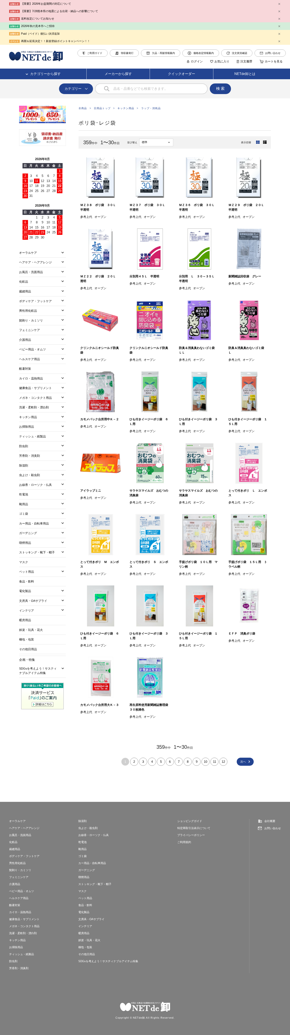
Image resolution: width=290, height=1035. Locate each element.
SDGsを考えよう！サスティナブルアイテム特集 (38, 671)
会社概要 (269, 821)
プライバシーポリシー (191, 835)
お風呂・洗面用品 (31, 272)
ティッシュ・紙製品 (32, 436)
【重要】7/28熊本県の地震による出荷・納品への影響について (59, 11)
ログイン (197, 61)
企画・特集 (27, 659)
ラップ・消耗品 (151, 108)
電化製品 (25, 591)
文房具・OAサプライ (33, 600)
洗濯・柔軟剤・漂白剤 (34, 407)
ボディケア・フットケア (35, 301)
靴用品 (23, 504)
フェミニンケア (29, 330)
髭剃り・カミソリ (31, 320)
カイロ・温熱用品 (31, 378)
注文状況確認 (239, 53)
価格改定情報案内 (203, 53)
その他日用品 (28, 649)
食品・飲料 (26, 581)
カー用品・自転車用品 (34, 523)
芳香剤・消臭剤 (29, 455)
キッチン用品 (125, 108)
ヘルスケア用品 (29, 359)
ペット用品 (26, 571)
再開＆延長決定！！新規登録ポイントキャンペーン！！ (55, 41)
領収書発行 (127, 53)
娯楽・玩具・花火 (31, 630)
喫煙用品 (25, 542)
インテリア (26, 610)
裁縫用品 (25, 291)
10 (205, 761)
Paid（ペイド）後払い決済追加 (40, 33)
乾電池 (23, 494)
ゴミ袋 (23, 513)
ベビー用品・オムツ (32, 349)
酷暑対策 (25, 368)
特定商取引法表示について (193, 828)
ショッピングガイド (189, 821)
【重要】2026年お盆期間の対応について (46, 3)
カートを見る (274, 61)
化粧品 (23, 281)
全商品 (83, 108)
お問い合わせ (272, 53)
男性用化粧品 (28, 310)
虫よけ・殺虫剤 (29, 475)
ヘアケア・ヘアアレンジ (35, 262)
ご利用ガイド (94, 53)
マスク (23, 562)
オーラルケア (28, 252)
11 (214, 761)
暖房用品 (25, 620)
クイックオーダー (181, 74)
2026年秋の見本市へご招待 (38, 26)
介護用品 (25, 339)
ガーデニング (28, 533)
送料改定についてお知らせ (37, 18)
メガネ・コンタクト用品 (35, 397)
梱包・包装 (26, 639)
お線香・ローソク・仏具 (35, 484)
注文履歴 (246, 61)
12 (223, 761)
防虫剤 (23, 446)
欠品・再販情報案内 (163, 53)
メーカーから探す (118, 74)
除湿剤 (23, 465)
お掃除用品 (26, 426)
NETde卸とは (244, 74)
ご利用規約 (184, 842)
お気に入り (221, 61)
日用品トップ (102, 108)
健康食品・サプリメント (35, 388)
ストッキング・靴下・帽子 (37, 552)
